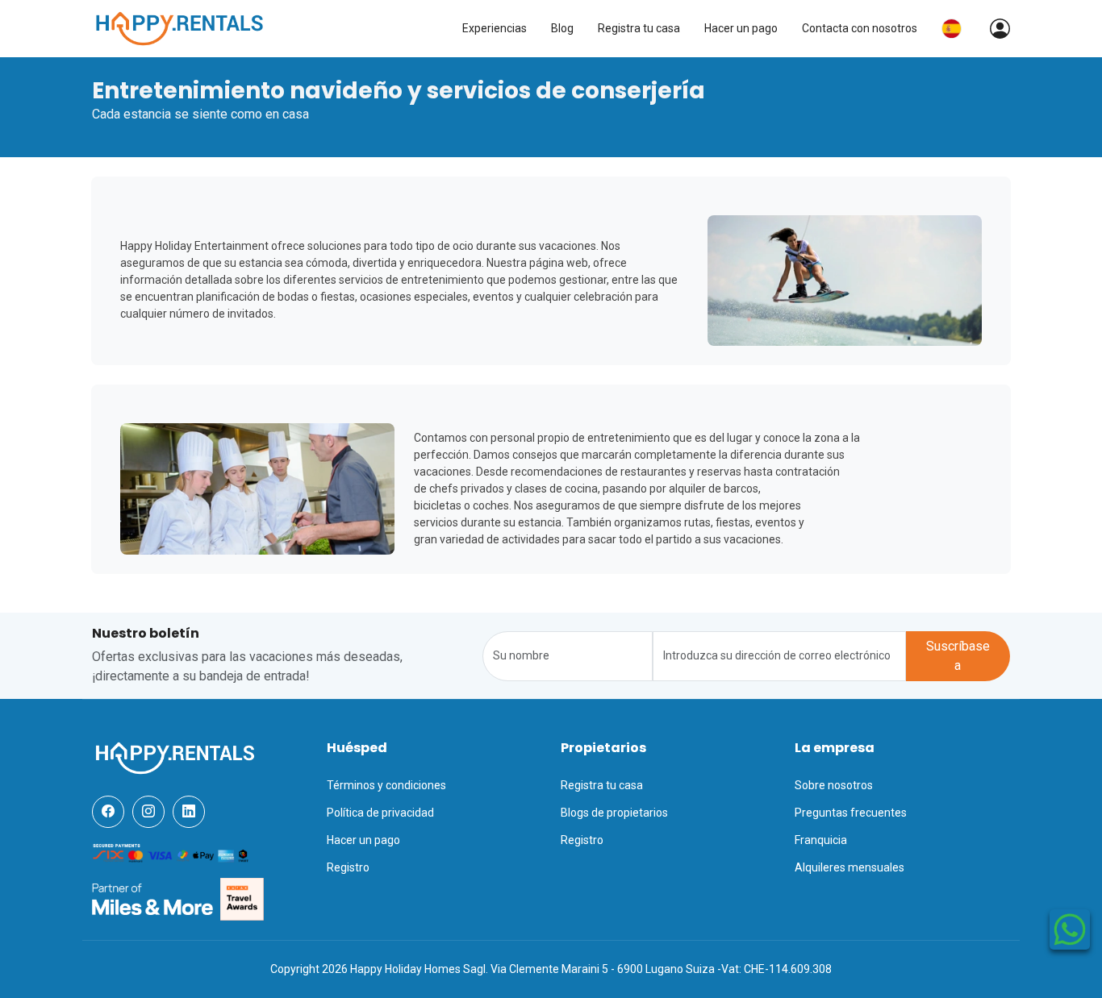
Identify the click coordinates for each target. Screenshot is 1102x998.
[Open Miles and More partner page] (152, 898)
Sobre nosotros (834, 785)
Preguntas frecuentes (851, 812)
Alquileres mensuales (849, 867)
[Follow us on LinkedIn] (189, 812)
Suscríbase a (958, 655)
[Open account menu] (992, 28)
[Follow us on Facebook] (108, 812)
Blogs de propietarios (614, 812)
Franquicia (821, 840)
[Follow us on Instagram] (148, 812)
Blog (562, 28)
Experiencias (494, 28)
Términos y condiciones (386, 785)
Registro (348, 867)
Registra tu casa (639, 28)
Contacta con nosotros (859, 28)
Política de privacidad (380, 812)
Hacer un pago (741, 28)
